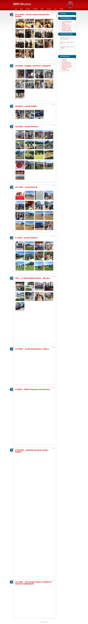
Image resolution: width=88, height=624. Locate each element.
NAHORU (53, 64)
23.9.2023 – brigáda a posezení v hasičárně (33, 66)
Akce (55, 9)
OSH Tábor (64, 60)
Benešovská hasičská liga (67, 66)
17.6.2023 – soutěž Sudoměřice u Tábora (32, 349)
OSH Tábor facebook (66, 62)
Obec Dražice (64, 59)
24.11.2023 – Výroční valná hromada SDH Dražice (32, 15)
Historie (28, 9)
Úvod (16, 9)
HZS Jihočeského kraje (66, 63)
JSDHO (42, 9)
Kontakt (49, 9)
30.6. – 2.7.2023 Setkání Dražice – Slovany (32, 278)
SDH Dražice (22, 4)
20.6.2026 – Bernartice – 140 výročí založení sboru (67, 30)
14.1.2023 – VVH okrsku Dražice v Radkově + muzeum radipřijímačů (33, 583)
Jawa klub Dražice (65, 70)
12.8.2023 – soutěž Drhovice (26, 126)
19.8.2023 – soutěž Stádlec (26, 106)
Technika (35, 9)
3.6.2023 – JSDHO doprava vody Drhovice (32, 389)
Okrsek (61, 9)
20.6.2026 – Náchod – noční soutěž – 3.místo (66, 28)
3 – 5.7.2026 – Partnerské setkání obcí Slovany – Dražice (67, 22)
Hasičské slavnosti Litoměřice (65, 68)
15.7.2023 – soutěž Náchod (26, 187)
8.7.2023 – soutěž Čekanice (26, 238)
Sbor (21, 9)
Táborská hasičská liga (66, 64)
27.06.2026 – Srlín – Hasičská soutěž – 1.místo (67, 25)
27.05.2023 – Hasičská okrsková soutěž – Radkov (32, 451)
